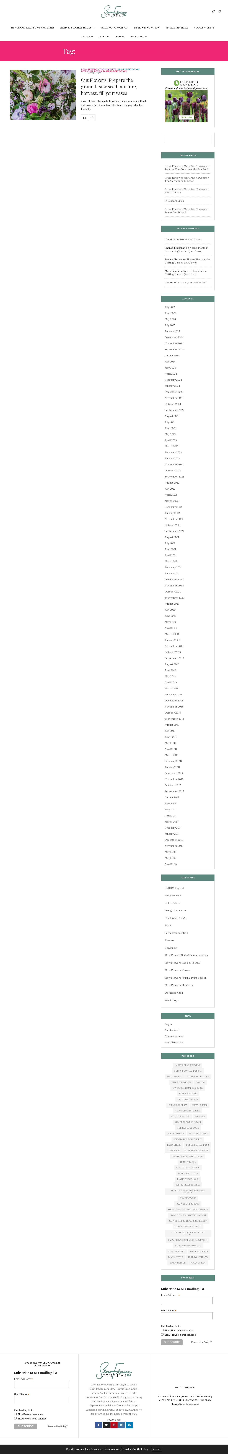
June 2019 (170, 670)
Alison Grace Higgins (187, 1065)
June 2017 (170, 803)
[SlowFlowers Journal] (114, 11)
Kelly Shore (174, 1145)
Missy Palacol (188, 1162)
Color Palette (204, 27)
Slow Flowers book (188, 1204)
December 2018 (174, 700)
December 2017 (174, 773)
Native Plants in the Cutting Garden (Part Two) (186, 249)
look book (173, 1150)
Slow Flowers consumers (179, 1330)
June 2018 (170, 736)
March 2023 (171, 446)
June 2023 (170, 428)
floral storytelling (187, 1111)
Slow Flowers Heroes (178, 970)
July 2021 (170, 543)
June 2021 (170, 549)
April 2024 (171, 373)
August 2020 (172, 603)
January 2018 (172, 767)
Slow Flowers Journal (188, 1226)
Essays (120, 36)
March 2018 (171, 755)
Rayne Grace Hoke (188, 1179)
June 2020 (171, 615)
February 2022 (173, 506)
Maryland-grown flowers (187, 1156)
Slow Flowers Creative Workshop (188, 1209)
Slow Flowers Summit (187, 1245)
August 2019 (172, 664)
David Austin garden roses (188, 1088)
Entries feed (172, 1030)
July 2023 (170, 422)
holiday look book (188, 1128)
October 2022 (173, 470)
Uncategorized (174, 992)
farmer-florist (178, 1105)
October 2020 (173, 591)
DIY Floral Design (91, 71)
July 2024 (170, 361)
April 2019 (171, 682)
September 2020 (174, 597)
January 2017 (172, 833)
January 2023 (172, 458)
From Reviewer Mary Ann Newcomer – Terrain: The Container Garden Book (188, 168)
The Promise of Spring (187, 239)
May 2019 (170, 676)
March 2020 (172, 634)
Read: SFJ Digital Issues (75, 27)
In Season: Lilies (174, 200)
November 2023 (174, 398)
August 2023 (172, 416)
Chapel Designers (181, 1082)
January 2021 (172, 573)
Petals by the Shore (188, 1167)
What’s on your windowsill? (190, 282)
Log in (168, 1024)
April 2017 (171, 815)
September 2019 (174, 658)
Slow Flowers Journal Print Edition (185, 977)
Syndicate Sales (199, 1251)
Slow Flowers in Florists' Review (188, 1221)
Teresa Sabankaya (198, 1257)
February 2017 (173, 827)
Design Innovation (146, 27)
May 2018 (170, 743)
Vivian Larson (198, 1263)
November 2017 (174, 779)
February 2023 (173, 452)
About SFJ (137, 36)
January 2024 (172, 385)
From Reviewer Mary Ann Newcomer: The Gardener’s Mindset (187, 179)
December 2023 (174, 391)
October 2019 (173, 652)
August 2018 (172, 724)
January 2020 (172, 640)
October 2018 (173, 712)
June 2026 (170, 313)
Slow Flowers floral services (180, 1334)
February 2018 (173, 761)
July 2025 (170, 325)
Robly (207, 1342)
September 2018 (174, 718)
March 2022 (171, 500)
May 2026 (170, 319)
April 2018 (171, 749)
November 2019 (174, 646)
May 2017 (170, 809)
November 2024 (174, 343)
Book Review (174, 1076)
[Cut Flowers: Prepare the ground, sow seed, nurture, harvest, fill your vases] (43, 95)
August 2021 (172, 537)
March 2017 (171, 821)
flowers (200, 1116)
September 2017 (174, 791)
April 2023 (171, 440)
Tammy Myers (175, 1257)
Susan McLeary (176, 1251)
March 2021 (171, 561)
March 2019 (171, 688)
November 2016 (174, 845)
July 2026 (170, 307)
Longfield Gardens (197, 1145)
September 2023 (174, 410)
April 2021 (171, 555)
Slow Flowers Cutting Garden (188, 1215)
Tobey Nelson (178, 1263)
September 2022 (174, 476)
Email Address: (170, 1295)
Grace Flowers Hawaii (188, 1122)
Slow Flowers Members (179, 985)
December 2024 (174, 337)
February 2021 (173, 567)
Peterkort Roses (188, 1173)
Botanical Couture (197, 1076)
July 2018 (170, 730)
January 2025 (172, 331)
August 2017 (172, 797)
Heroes (104, 36)
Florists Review (180, 1116)
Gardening (171, 947)
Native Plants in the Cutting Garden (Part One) (186, 272)
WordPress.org (174, 1042)
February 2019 (173, 694)
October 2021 (173, 525)
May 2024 (170, 367)
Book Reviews (89, 69)
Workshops (172, 1000)
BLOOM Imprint (174, 888)
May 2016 (170, 851)
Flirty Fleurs (199, 1105)
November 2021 (174, 519)
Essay (168, 925)
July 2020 (170, 609)
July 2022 (170, 488)
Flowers (87, 36)
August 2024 (172, 355)
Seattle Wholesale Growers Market (188, 1191)
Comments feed (174, 1036)
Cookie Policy (140, 1449)
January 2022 (172, 513)
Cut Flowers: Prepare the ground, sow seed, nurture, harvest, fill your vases (109, 86)
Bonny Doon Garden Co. (188, 1071)
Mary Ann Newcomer (196, 1150)
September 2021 (174, 531)
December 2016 (174, 839)
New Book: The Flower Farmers (32, 27)
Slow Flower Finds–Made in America (186, 955)
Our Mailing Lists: (171, 1326)
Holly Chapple (175, 1133)
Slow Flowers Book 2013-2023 (182, 962)
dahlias (200, 1082)
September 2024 (174, 349)
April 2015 (171, 864)
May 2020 (170, 621)
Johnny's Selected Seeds (188, 1139)
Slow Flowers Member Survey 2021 (187, 1240)
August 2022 (172, 482)
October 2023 (173, 404)
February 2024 (173, 379)
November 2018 (174, 706)
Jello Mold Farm (198, 1133)
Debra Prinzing (188, 1093)
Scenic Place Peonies (188, 1185)
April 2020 (171, 628)
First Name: (168, 1310)
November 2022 (174, 464)
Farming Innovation (114, 27)
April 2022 (171, 494)
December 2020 (174, 579)
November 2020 (174, 585)
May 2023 (170, 434)
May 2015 (170, 858)
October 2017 (173, 785)
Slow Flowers (188, 1198)
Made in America (176, 27)
